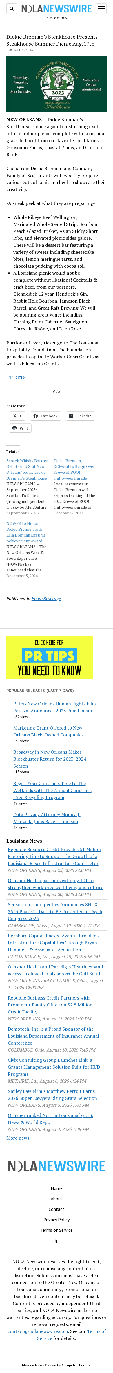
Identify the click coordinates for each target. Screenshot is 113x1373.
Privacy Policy (56, 1219)
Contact (56, 1209)
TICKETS (16, 377)
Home (57, 1188)
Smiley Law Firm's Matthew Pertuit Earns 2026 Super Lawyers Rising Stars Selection (52, 1094)
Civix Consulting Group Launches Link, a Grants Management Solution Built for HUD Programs (54, 1067)
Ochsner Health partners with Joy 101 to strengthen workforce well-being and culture (55, 884)
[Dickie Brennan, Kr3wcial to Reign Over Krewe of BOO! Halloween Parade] (77, 487)
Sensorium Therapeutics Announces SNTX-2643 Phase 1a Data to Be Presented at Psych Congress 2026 (55, 911)
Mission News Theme (39, 1365)
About (57, 1199)
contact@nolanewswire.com (38, 1331)
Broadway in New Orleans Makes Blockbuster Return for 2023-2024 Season (49, 759)
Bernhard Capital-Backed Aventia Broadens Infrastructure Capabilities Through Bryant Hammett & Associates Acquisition (53, 942)
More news (17, 1138)
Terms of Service (56, 1230)
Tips (56, 1240)
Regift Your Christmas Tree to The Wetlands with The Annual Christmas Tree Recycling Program (52, 790)
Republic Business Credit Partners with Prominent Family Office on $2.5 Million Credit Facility (50, 1005)
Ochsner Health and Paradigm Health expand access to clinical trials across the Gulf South (55, 970)
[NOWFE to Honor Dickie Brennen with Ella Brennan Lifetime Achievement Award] (30, 550)
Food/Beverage (46, 598)
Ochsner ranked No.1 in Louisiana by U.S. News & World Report (50, 1118)
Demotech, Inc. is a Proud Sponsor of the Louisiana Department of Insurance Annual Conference (53, 1036)
